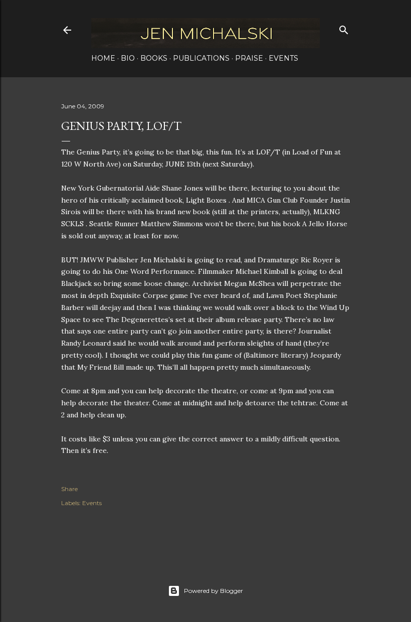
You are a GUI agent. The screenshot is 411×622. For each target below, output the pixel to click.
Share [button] (69, 489)
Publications (201, 58)
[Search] (344, 28)
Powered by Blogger (213, 590)
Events (283, 58)
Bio (128, 58)
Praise (249, 58)
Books (153, 58)
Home (103, 58)
